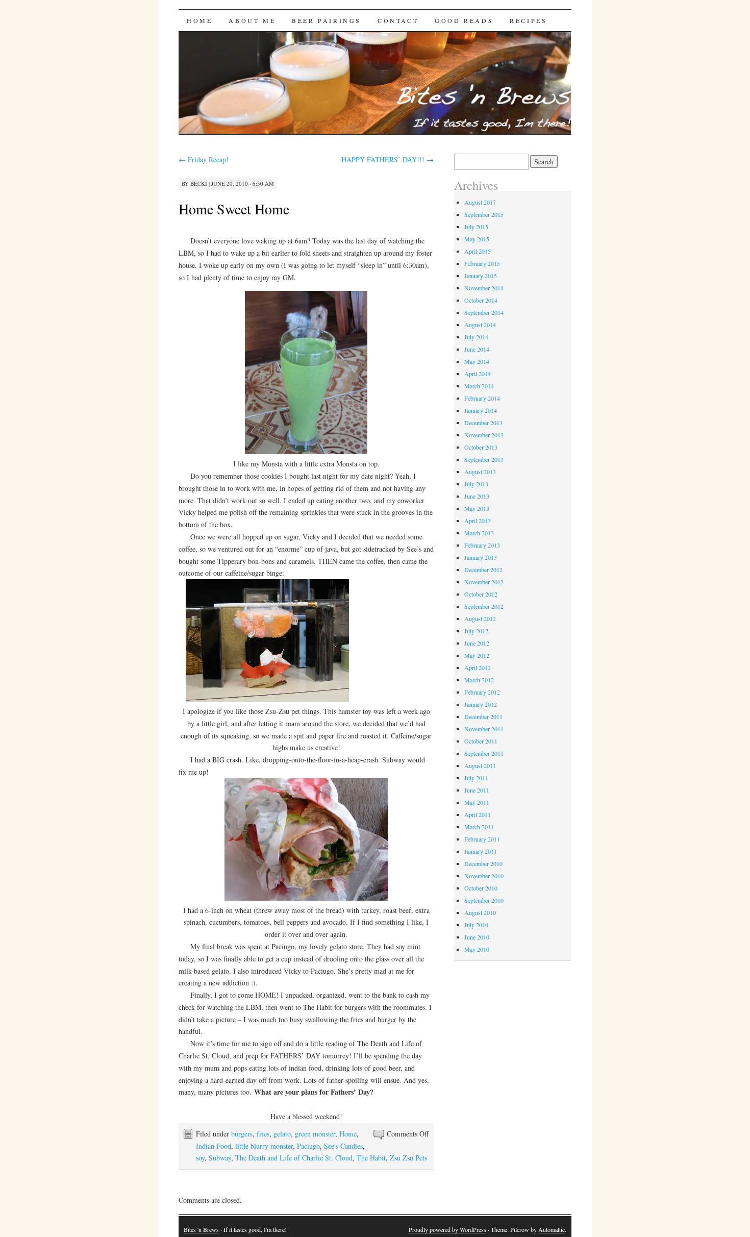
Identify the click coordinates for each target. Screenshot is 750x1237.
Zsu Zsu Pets (408, 1157)
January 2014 (480, 410)
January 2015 (480, 275)
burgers (242, 1134)
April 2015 (477, 251)
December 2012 (483, 569)
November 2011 (484, 729)
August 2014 (480, 324)
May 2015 (476, 239)
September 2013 (484, 459)
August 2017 (480, 202)
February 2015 (482, 263)
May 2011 (476, 802)
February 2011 (482, 839)
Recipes (528, 20)
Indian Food (213, 1146)
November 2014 (484, 288)
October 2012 (480, 594)
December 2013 (483, 422)
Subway (220, 1157)
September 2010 (484, 900)
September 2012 (484, 606)
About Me (252, 20)
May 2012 (476, 655)
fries (263, 1134)
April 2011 (477, 814)
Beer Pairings (326, 20)
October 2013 (480, 447)
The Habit (371, 1157)
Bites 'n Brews (201, 1229)
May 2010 (476, 949)
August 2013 (480, 471)
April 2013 (477, 520)
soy (200, 1157)
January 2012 (480, 704)
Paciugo (308, 1146)
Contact (398, 20)
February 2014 (482, 398)
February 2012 (482, 692)
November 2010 (484, 876)
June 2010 (476, 937)
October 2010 (480, 888)
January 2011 (480, 851)
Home (199, 20)
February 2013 (482, 545)
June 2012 (476, 643)
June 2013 (476, 496)
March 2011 (479, 827)
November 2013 (484, 435)
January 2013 (480, 557)
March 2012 (479, 680)
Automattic (551, 1229)
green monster (315, 1134)
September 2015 (484, 214)
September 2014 (484, 312)
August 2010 (480, 912)
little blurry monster (264, 1146)
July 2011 (476, 778)
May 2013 (476, 508)
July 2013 (476, 484)
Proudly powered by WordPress (447, 1229)
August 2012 (480, 618)
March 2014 (479, 386)
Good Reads (464, 20)
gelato (282, 1134)
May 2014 (476, 361)
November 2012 (484, 582)
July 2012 (476, 631)
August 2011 (480, 765)
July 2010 (476, 925)
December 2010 (483, 863)
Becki (198, 183)
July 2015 (476, 226)
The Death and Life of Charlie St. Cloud (294, 1157)
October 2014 (480, 300)
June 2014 (476, 349)
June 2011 (476, 790)
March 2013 (479, 533)
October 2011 (480, 741)
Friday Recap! (204, 159)
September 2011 (484, 753)
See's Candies (343, 1146)
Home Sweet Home (234, 208)
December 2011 (483, 716)
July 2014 (476, 337)
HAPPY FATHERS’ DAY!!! (387, 159)
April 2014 (477, 373)
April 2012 (477, 667)
